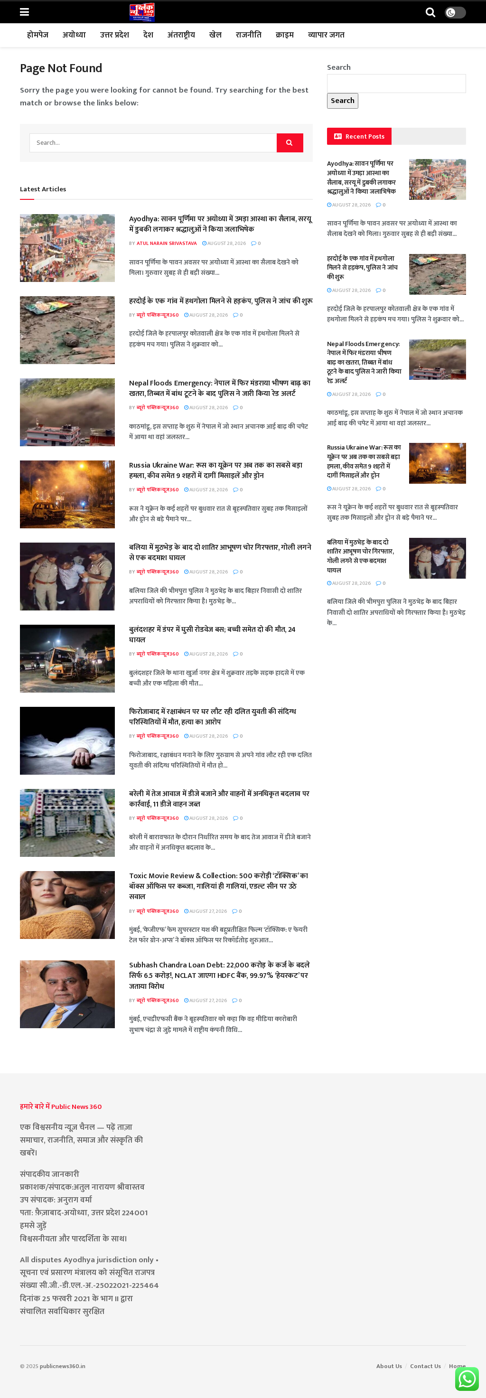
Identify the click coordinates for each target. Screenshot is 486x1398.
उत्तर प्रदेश (114, 35)
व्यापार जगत (326, 35)
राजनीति (249, 35)
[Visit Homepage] (142, 12)
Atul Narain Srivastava (167, 243)
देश (148, 35)
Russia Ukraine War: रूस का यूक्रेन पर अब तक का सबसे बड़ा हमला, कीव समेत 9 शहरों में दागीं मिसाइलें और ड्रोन (215, 470)
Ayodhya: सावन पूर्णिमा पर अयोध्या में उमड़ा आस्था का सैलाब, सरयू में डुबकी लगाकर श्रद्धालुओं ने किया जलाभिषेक (220, 224)
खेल (215, 35)
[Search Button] (430, 12)
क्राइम (285, 35)
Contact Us (425, 1366)
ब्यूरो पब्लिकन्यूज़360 (158, 315)
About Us (389, 1366)
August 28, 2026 (226, 243)
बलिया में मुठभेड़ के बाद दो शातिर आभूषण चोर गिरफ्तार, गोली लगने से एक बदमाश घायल (220, 552)
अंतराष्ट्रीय (181, 35)
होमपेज (37, 35)
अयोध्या (74, 35)
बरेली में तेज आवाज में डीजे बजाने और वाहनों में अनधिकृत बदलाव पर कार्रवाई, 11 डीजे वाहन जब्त (219, 799)
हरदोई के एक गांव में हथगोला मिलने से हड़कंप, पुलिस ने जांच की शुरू (221, 301)
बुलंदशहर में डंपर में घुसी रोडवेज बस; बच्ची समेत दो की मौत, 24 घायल (212, 635)
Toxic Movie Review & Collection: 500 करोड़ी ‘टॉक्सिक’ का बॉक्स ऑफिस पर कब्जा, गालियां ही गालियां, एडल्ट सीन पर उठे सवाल (218, 887)
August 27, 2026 (207, 911)
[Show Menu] (24, 12)
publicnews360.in (62, 1366)
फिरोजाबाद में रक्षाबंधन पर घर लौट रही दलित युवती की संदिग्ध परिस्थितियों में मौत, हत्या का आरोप (212, 717)
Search (339, 67)
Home (457, 1366)
